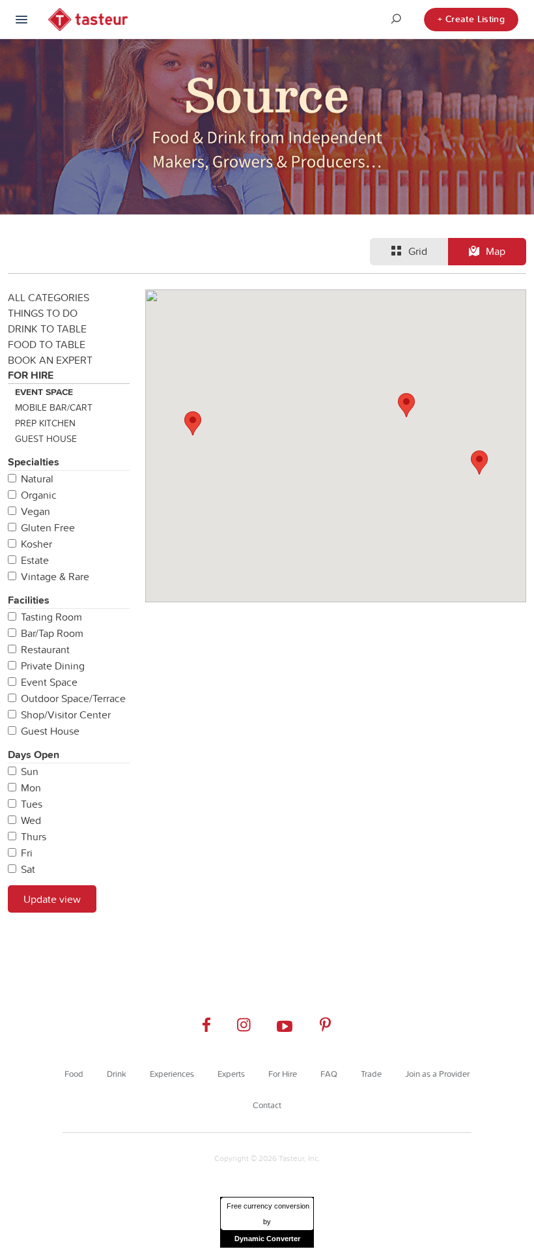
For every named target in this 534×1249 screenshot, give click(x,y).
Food (73, 1074)
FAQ (328, 1074)
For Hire (30, 375)
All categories (48, 297)
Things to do (42, 313)
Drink (116, 1074)
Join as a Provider (437, 1074)
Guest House (46, 438)
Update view (52, 899)
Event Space (44, 391)
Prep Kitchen (45, 423)
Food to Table (46, 344)
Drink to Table (47, 328)
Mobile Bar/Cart (53, 407)
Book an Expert (50, 360)
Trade (371, 1074)
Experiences (172, 1074)
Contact (267, 1105)
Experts (231, 1074)
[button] (479, 462)
